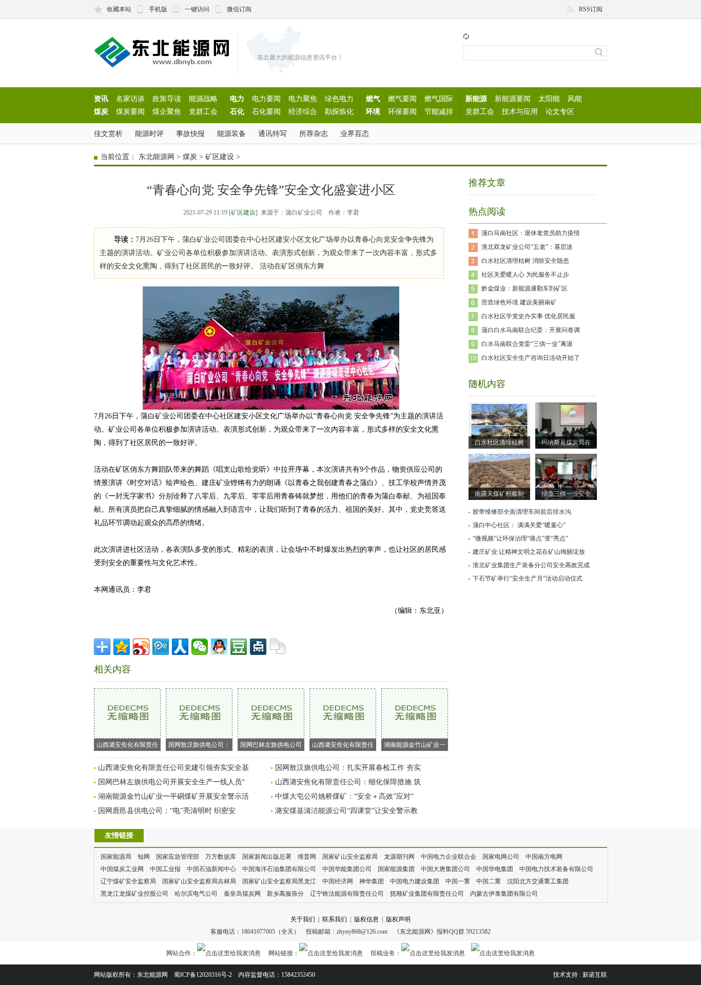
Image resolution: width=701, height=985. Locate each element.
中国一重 (457, 881)
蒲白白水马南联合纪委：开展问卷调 (530, 330)
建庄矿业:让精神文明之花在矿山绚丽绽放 (529, 551)
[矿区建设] (243, 212)
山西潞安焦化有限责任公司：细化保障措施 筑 (348, 782)
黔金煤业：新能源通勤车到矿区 (524, 288)
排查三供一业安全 (566, 493)
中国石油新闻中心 (211, 869)
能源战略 (203, 98)
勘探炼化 (339, 111)
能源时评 (149, 133)
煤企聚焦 (166, 111)
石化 (237, 111)
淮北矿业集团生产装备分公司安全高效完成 (531, 565)
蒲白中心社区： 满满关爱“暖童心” (519, 525)
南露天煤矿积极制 (499, 493)
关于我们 (302, 919)
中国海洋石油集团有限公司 (279, 869)
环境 (373, 111)
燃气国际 (438, 98)
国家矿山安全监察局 (350, 856)
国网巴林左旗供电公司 (271, 744)
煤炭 (101, 111)
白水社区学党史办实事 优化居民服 (528, 316)
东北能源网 (156, 157)
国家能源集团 (396, 869)
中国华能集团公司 (347, 869)
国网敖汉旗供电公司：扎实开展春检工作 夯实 (348, 767)
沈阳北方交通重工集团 (538, 881)
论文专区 (560, 111)
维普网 (307, 856)
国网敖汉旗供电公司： (199, 744)
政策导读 (166, 98)
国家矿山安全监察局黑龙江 (279, 881)
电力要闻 (266, 98)
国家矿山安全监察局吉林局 (199, 881)
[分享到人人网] (180, 647)
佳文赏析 (108, 133)
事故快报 (190, 133)
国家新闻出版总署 (266, 856)
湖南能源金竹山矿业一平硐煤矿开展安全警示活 (173, 796)
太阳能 (549, 98)
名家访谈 (130, 98)
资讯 (101, 98)
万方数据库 (220, 856)
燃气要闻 (402, 98)
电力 (237, 98)
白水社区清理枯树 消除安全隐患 (525, 260)
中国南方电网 (543, 856)
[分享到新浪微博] (141, 647)
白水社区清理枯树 (499, 442)
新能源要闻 (513, 98)
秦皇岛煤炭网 (242, 893)
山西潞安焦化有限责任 (127, 744)
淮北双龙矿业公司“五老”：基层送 (527, 246)
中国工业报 (165, 869)
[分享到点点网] (258, 647)
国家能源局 (116, 856)
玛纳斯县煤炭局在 (566, 442)
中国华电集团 (494, 869)
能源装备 (231, 133)
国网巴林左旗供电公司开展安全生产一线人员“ (171, 782)
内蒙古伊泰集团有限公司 (504, 893)
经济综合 (302, 111)
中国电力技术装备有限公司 (556, 869)
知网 (144, 856)
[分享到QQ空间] (121, 647)
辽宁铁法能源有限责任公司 (347, 893)
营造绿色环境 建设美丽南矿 (519, 302)
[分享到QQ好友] (219, 647)
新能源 (476, 98)
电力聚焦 (302, 98)
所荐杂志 (313, 133)
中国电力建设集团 (414, 881)
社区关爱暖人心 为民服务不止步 (525, 274)
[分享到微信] (199, 647)
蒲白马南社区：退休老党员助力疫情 (530, 233)
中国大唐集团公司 (445, 869)
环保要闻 (402, 111)
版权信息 (366, 919)
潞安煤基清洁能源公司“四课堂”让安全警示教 (346, 811)
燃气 (373, 98)
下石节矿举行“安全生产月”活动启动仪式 (527, 578)
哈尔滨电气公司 (196, 893)
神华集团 (371, 881)
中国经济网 (337, 881)
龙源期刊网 (399, 856)
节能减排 (438, 111)
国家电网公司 (500, 856)
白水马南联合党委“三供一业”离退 (527, 343)
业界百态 (354, 133)
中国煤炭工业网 (122, 869)
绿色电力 (339, 98)
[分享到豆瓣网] (238, 647)
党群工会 (203, 111)
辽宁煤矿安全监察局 (128, 881)
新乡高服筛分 (285, 893)
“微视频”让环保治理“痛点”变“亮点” (520, 538)
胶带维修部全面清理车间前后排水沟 (522, 511)
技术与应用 (520, 111)
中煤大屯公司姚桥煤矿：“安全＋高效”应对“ (344, 796)
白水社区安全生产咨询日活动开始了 (530, 357)
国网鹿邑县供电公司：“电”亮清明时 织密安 (167, 811)
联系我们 (334, 919)
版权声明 (398, 919)
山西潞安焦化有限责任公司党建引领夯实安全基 (173, 767)
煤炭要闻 (130, 111)
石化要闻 (266, 111)
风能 (575, 98)
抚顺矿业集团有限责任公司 (427, 893)
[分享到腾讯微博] (160, 647)
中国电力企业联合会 (448, 856)
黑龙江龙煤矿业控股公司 (134, 893)
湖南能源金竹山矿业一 (414, 744)
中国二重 (488, 881)
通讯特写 (272, 133)
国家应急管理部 (177, 856)
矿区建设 (219, 157)
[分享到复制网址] (277, 647)
